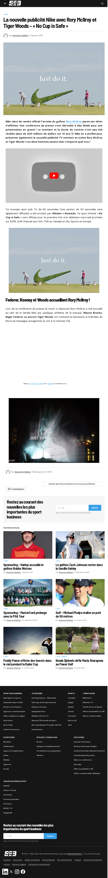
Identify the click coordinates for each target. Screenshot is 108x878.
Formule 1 (72, 716)
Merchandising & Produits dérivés (47, 725)
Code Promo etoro (11, 729)
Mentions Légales (19, 864)
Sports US (72, 720)
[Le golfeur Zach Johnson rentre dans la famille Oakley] (80, 545)
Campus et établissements (48, 746)
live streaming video (36, 384)
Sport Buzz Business (12, 693)
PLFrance (7, 804)
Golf (6, 14)
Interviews (8, 720)
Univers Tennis (9, 790)
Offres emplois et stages (14, 716)
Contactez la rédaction (92, 860)
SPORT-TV (7, 808)
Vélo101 (6, 786)
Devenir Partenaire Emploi (85, 746)
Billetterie (87, 698)
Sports (71, 693)
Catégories (37, 693)
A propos (7, 860)
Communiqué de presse (84, 755)
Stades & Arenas (39, 707)
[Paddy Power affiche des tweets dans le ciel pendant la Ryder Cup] (27, 640)
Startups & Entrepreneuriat (44, 702)
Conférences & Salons (92, 707)
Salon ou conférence (83, 760)
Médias (6, 760)
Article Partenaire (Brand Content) (89, 751)
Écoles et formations (12, 707)
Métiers (40, 755)
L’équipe (77, 860)
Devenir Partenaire (82, 742)
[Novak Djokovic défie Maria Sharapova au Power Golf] (80, 640)
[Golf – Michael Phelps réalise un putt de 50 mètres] (80, 593)
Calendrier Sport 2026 (13, 702)
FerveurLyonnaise (11, 799)
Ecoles (6, 769)
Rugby (70, 702)
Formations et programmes (49, 751)
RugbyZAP (7, 813)
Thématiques (89, 693)
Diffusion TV (88, 702)
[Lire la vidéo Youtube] (54, 175)
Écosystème (9, 737)
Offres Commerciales (92, 716)
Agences (7, 764)
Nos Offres (79, 737)
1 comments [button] (18, 489)
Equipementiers (39, 711)
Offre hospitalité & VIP (83, 769)
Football (71, 698)
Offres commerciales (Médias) (87, 773)
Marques (7, 742)
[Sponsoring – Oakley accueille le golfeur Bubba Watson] (27, 545)
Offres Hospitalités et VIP (94, 711)
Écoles (39, 742)
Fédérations (8, 746)
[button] (5, 3)
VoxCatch (7, 795)
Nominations (37, 729)
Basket (71, 707)
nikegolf (50, 384)
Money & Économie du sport (44, 720)
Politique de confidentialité (39, 864)
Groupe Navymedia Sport (15, 781)
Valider (94, 508)
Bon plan (77, 764)
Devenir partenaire (32, 860)
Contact (6, 864)
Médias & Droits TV (40, 716)
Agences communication (14, 711)
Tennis (64, 657)
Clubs (5, 755)
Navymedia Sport (75, 854)
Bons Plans (8, 725)
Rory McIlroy (74, 121)
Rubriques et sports (12, 698)
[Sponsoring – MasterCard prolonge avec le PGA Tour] (27, 593)
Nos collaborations (64, 860)
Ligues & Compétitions (13, 751)
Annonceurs (17, 860)
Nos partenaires (48, 860)
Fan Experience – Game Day (44, 698)
